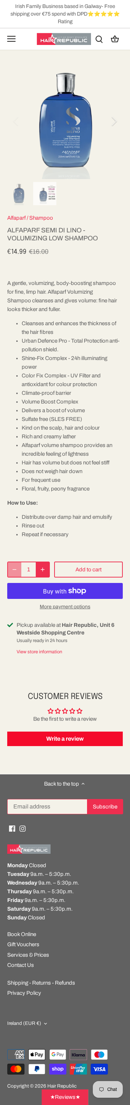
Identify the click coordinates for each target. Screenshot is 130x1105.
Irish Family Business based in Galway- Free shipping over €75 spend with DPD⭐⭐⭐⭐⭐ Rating (65, 13)
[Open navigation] (11, 39)
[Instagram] (23, 828)
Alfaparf (16, 218)
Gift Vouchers (23, 944)
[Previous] (16, 121)
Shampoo (41, 218)
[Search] (99, 39)
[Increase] (42, 569)
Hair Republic (62, 1086)
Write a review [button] (65, 739)
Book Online (21, 934)
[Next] (114, 121)
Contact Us (20, 965)
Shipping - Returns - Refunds (41, 983)
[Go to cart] (114, 39)
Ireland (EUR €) (24, 1023)
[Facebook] (12, 828)
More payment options (65, 606)
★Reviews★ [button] (65, 1097)
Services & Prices (28, 955)
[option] (65, 121)
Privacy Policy (24, 993)
